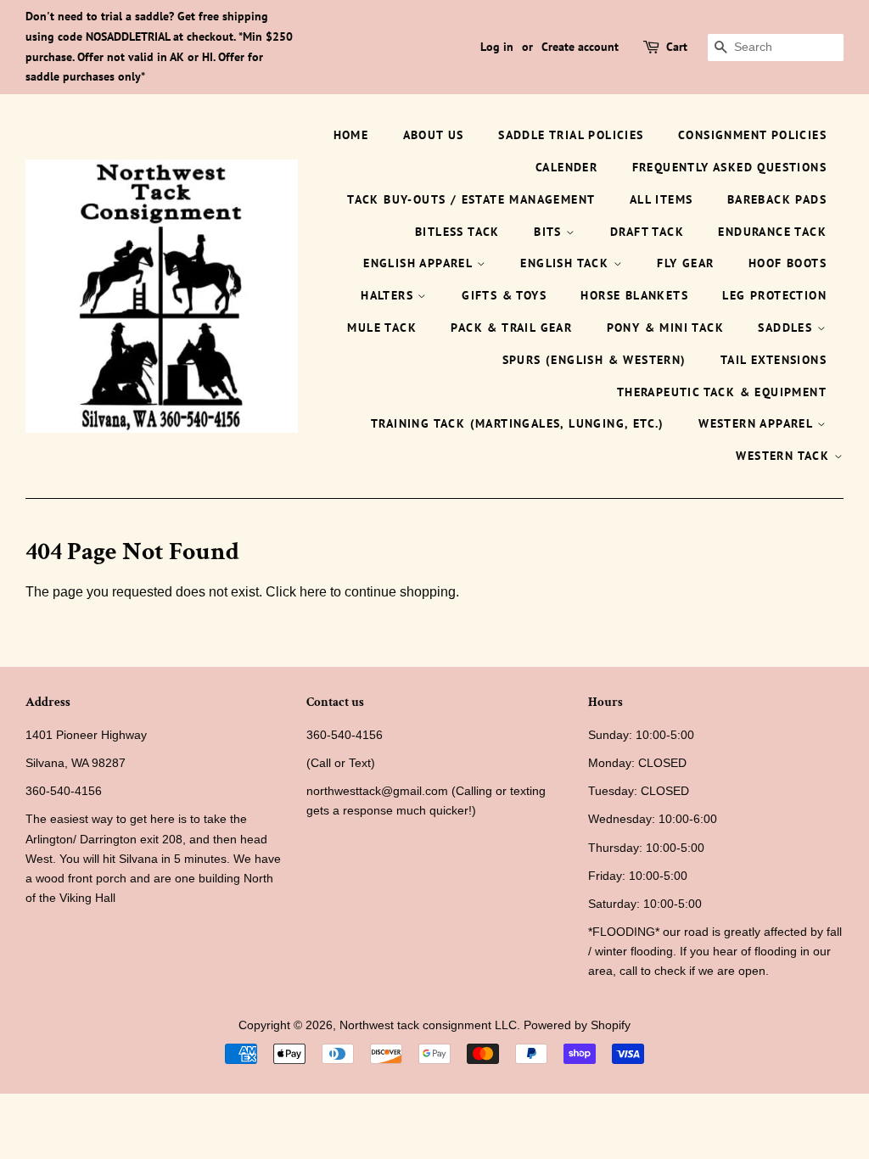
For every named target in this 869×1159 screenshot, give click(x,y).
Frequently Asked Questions (729, 167)
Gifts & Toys (504, 295)
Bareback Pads (777, 199)
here (313, 592)
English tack (566, 263)
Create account (580, 46)
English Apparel (419, 263)
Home (351, 135)
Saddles (787, 327)
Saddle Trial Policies (570, 135)
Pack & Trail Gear (511, 327)
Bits (550, 231)
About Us (433, 135)
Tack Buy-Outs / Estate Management (471, 199)
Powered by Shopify (577, 1025)
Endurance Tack (772, 231)
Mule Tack (382, 327)
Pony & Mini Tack (665, 327)
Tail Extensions (773, 359)
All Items (661, 199)
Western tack (784, 455)
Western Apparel (757, 423)
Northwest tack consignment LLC (428, 1025)
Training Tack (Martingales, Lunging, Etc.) (517, 423)
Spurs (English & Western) (594, 359)
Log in (496, 46)
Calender (566, 167)
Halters (389, 295)
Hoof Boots (787, 263)
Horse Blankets (634, 295)
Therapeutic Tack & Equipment (722, 392)
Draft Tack (647, 231)
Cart (676, 46)
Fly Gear (685, 263)
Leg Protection (774, 295)
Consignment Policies (752, 135)
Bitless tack (457, 231)
